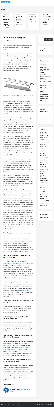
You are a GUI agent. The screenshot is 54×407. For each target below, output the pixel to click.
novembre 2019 (44, 205)
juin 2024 (42, 148)
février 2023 (43, 167)
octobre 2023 (43, 160)
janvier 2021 (43, 194)
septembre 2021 (44, 185)
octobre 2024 (43, 139)
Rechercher (43, 37)
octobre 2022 (43, 171)
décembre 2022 (44, 169)
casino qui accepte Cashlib (23, 290)
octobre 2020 (43, 198)
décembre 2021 (44, 180)
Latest (3, 9)
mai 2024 (42, 151)
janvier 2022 (43, 178)
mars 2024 (43, 155)
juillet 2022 (43, 173)
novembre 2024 (44, 137)
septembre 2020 (44, 200)
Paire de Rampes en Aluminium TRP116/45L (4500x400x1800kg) (45, 80)
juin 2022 (42, 176)
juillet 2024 (43, 146)
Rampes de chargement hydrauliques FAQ (44, 87)
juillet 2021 (43, 187)
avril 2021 (42, 189)
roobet (19, 245)
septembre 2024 (44, 142)
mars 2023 (43, 164)
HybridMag (49, 404)
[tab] (3, 9)
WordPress (42, 404)
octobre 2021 (43, 182)
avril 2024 (42, 153)
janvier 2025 (43, 133)
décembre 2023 (44, 157)
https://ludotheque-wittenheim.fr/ (12, 263)
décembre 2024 (44, 135)
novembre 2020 (44, 196)
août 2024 (43, 144)
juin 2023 (42, 162)
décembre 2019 (44, 203)
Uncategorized (44, 217)
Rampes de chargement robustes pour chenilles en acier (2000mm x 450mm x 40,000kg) (44, 69)
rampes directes (15, 404)
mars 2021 (42, 191)
